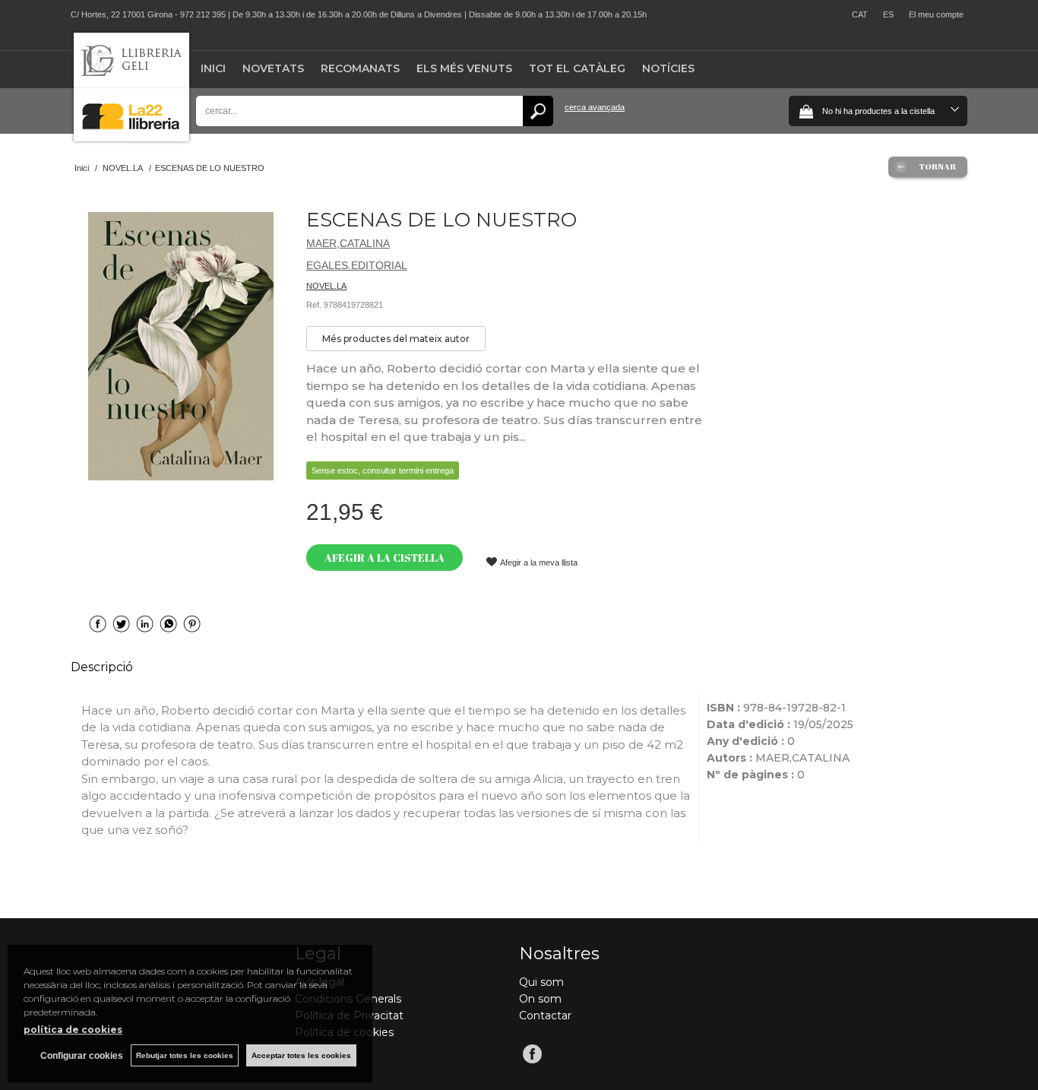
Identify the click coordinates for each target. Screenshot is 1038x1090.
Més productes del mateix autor (396, 338)
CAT (860, 14)
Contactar (545, 1015)
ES (888, 14)
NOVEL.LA (326, 285)
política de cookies (73, 1029)
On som (540, 999)
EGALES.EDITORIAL (356, 265)
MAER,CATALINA (348, 243)
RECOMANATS (360, 68)
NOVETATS (273, 68)
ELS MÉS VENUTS (464, 68)
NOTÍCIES (668, 68)
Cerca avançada (595, 107)
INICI (213, 68)
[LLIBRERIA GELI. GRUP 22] (131, 138)
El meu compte (936, 14)
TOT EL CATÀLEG (577, 68)
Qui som (541, 982)
